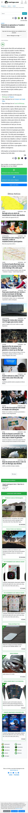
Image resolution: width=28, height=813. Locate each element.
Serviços (19, 750)
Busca (22, 3)
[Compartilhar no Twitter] (22, 18)
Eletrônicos (7, 750)
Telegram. (11, 97)
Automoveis (7, 744)
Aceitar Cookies (21, 811)
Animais (6, 753)
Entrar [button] (25, 3)
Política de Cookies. (18, 808)
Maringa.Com (3, 6)
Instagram (17, 99)
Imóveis (19, 744)
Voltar (14, 474)
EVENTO (14, 6)
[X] (16, 772)
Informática (7, 747)
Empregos (7, 756)
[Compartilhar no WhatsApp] (19, 18)
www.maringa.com (14, 770)
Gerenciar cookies (7, 811)
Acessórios (20, 747)
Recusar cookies (14, 811)
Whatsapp (5, 97)
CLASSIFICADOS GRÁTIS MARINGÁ (14, 493)
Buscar (24, 13)
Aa (3, 44)
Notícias (9, 6)
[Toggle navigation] (2, 2)
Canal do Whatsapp (19, 103)
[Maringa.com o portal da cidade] (12, 2)
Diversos (20, 753)
